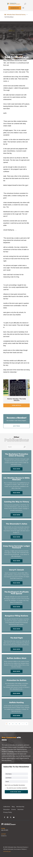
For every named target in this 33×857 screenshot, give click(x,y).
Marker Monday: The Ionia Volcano (16, 399)
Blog (13, 806)
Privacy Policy (7, 812)
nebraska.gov (7, 851)
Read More (16, 469)
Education (6, 809)
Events (13, 809)
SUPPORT (3, 834)
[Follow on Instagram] (7, 817)
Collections (6, 806)
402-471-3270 (4, 830)
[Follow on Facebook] (4, 817)
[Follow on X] (10, 817)
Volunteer (20, 809)
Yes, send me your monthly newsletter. (17, 788)
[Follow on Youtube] (14, 817)
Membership (20, 806)
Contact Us (3, 836)
